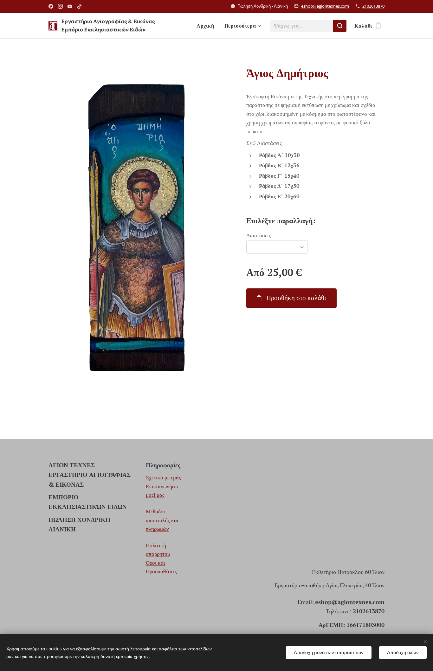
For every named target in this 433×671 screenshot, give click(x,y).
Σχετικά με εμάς (163, 477)
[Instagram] (60, 6)
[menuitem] (207, 26)
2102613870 (373, 6)
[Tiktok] (79, 6)
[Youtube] (70, 6)
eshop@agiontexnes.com (325, 6)
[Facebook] (51, 6)
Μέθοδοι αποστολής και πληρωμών (162, 520)
